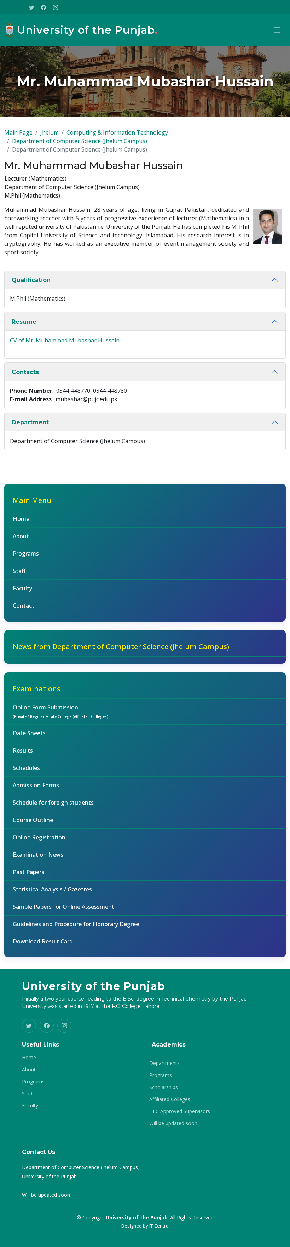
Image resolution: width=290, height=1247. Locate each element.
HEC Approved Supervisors (179, 1111)
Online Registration (39, 837)
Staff (19, 571)
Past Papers (28, 872)
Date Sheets (29, 733)
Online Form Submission (60, 711)
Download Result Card (43, 941)
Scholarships (163, 1087)
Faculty (22, 588)
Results (23, 750)
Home (21, 519)
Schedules (26, 768)
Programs (26, 553)
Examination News (38, 854)
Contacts (25, 372)
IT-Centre (159, 1226)
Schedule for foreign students (53, 802)
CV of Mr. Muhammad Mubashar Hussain (65, 340)
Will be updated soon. (173, 1123)
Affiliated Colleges (169, 1099)
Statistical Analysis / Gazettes (52, 889)
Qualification (31, 280)
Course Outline (33, 820)
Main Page (18, 132)
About (21, 536)
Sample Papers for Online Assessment (63, 907)
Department (30, 422)
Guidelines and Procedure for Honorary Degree (76, 924)
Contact (23, 606)
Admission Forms (36, 785)
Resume (24, 321)
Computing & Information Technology (117, 132)
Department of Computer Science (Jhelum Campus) (79, 141)
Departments (164, 1063)
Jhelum (49, 132)
